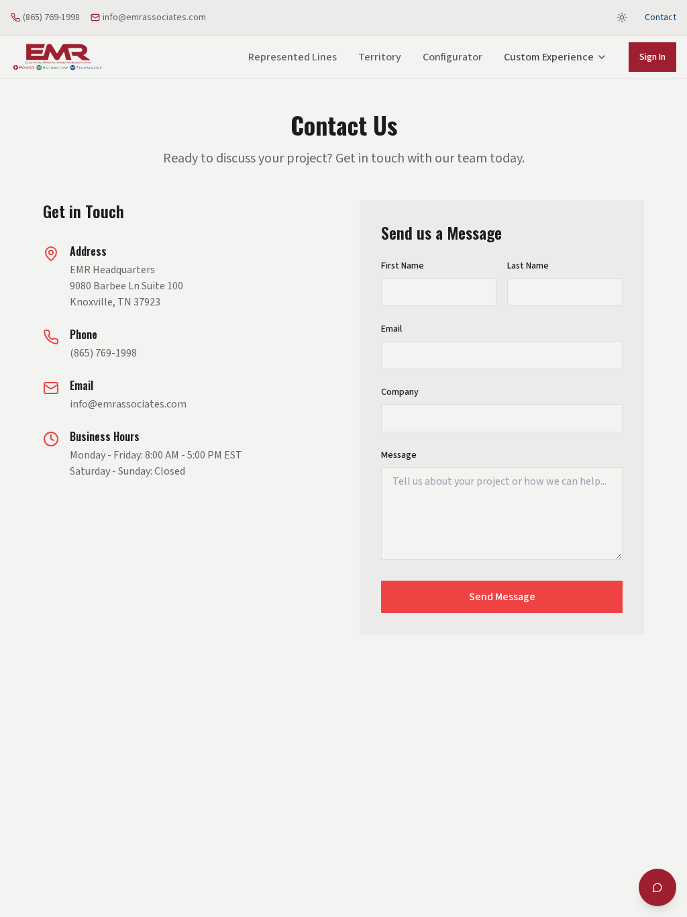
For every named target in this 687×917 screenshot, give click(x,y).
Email (391, 329)
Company (400, 392)
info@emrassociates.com (154, 17)
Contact (660, 17)
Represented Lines (292, 57)
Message (399, 455)
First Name (402, 266)
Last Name (528, 266)
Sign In (652, 57)
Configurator (452, 57)
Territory (379, 57)
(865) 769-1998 (51, 17)
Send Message (502, 596)
